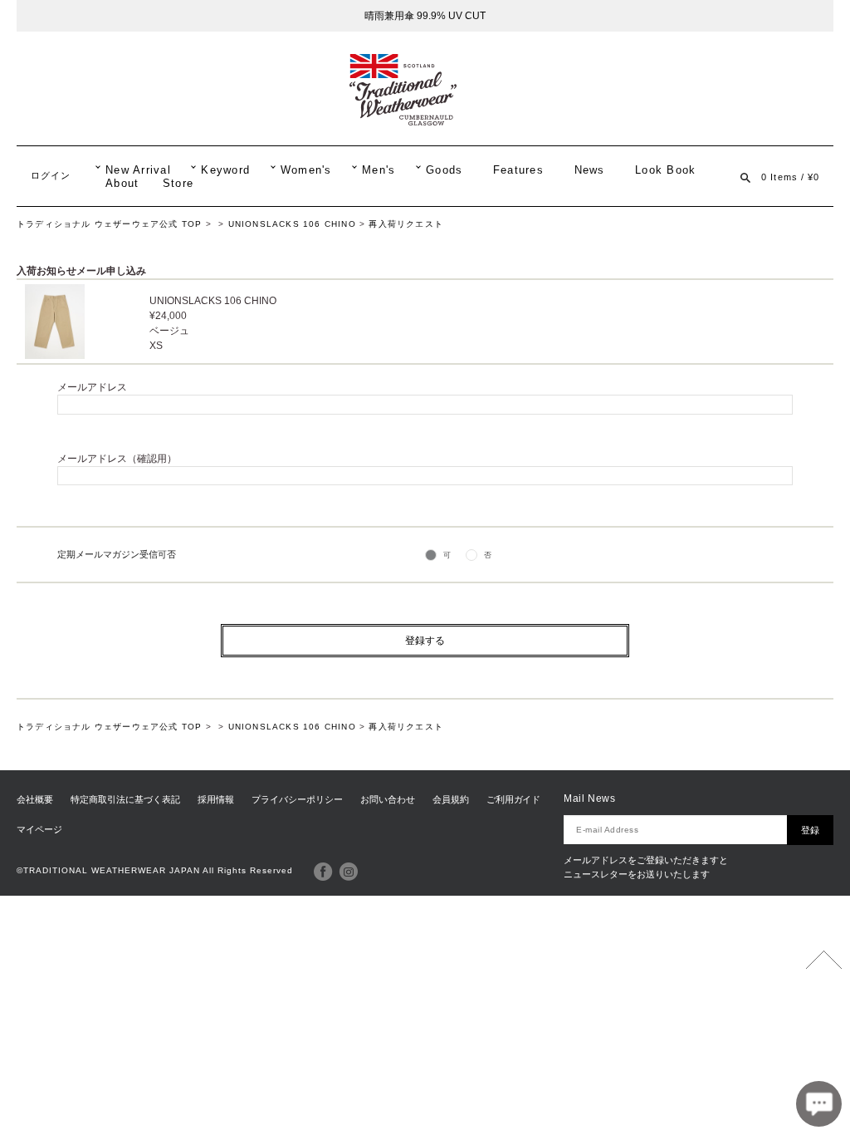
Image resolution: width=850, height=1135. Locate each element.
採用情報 (216, 799)
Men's (378, 170)
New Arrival (138, 170)
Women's (306, 170)
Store (178, 183)
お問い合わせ (387, 799)
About (122, 183)
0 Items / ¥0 (790, 177)
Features (518, 170)
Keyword (225, 170)
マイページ (39, 829)
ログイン (51, 175)
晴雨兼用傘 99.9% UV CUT (425, 16)
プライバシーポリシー (297, 799)
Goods (444, 170)
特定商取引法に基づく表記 (125, 799)
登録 (810, 830)
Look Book (665, 170)
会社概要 (35, 799)
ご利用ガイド (513, 799)
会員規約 (450, 799)
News (589, 170)
